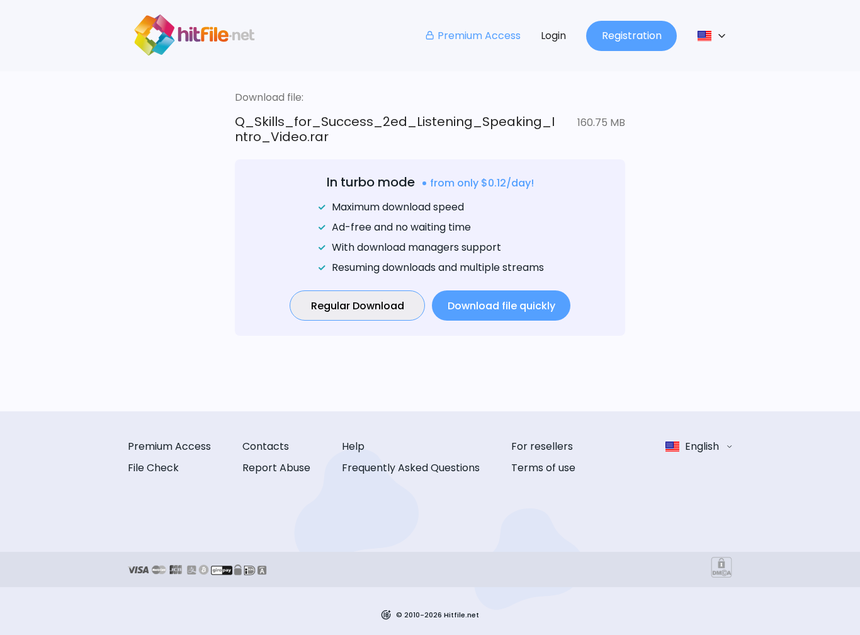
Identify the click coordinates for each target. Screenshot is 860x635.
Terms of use (543, 468)
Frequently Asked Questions (411, 468)
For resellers (542, 446)
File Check (153, 468)
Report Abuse (276, 468)
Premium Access (479, 35)
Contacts (265, 446)
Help (353, 446)
